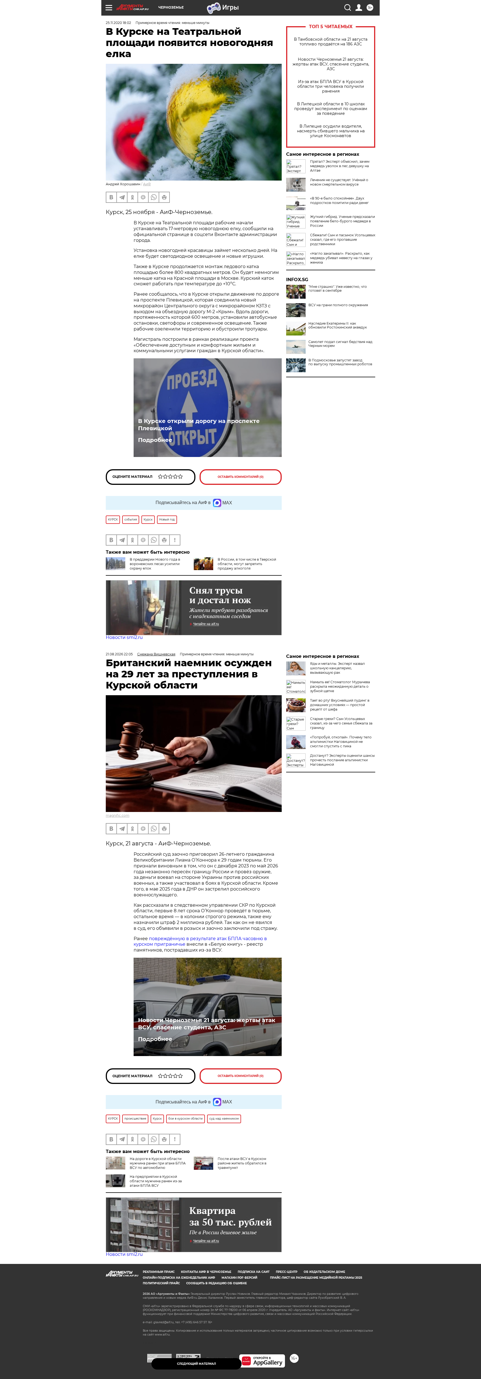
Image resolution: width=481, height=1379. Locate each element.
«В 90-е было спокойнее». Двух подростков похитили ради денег (339, 200)
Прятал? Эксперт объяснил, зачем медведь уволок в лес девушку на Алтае (339, 165)
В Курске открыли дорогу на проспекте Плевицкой (199, 425)
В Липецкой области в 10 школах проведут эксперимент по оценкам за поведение (330, 109)
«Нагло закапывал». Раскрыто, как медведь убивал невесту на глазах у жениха (341, 257)
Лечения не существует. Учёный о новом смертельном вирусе (339, 182)
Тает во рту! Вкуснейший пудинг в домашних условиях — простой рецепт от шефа (339, 704)
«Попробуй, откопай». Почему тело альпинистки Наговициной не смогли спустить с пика (341, 741)
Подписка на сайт (253, 1272)
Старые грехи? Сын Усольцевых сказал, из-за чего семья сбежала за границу (341, 723)
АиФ (147, 184)
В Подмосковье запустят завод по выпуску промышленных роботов (340, 362)
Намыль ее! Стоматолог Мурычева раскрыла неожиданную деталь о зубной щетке (340, 686)
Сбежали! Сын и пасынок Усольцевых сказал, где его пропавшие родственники (342, 239)
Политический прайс (161, 1283)
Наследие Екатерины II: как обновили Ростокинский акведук (337, 325)
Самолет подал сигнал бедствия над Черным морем (340, 344)
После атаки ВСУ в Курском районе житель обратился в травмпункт (242, 1163)
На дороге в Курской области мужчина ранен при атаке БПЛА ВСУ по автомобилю (158, 1163)
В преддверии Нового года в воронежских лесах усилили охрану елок (155, 563)
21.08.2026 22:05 (119, 654)
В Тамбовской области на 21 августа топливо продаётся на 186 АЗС (330, 42)
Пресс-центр (286, 1272)
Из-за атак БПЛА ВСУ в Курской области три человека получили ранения (330, 86)
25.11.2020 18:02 (118, 23)
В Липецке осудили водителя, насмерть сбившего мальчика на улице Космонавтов (331, 131)
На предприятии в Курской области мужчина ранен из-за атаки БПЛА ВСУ (156, 1181)
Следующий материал (196, 1364)
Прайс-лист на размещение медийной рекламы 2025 (316, 1278)
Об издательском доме (324, 1272)
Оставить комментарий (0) (241, 477)
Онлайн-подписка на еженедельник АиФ (179, 1278)
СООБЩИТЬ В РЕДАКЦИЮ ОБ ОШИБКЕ (216, 1283)
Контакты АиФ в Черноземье (206, 1272)
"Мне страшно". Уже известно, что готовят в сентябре (337, 289)
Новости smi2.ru (124, 637)
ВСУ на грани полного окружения (338, 305)
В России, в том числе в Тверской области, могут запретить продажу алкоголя (247, 563)
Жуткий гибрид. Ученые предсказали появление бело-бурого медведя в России (342, 221)
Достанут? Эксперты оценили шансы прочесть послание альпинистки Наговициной (342, 760)
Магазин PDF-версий (239, 1278)
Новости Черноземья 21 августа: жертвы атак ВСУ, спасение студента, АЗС (331, 64)
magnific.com (117, 815)
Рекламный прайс (159, 1272)
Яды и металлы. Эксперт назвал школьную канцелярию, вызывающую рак (337, 668)
